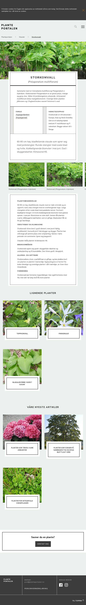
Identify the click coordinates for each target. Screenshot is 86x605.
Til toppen (77, 601)
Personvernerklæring (36, 589)
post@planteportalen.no (34, 582)
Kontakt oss (43, 544)
